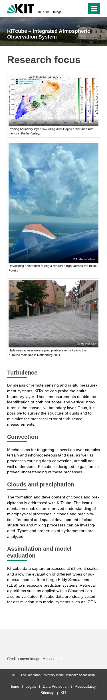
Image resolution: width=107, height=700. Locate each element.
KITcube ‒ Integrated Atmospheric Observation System (51, 12)
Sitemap (47, 693)
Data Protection (55, 686)
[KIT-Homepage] (20, 7)
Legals (30, 686)
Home (14, 686)
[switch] (72, 8)
